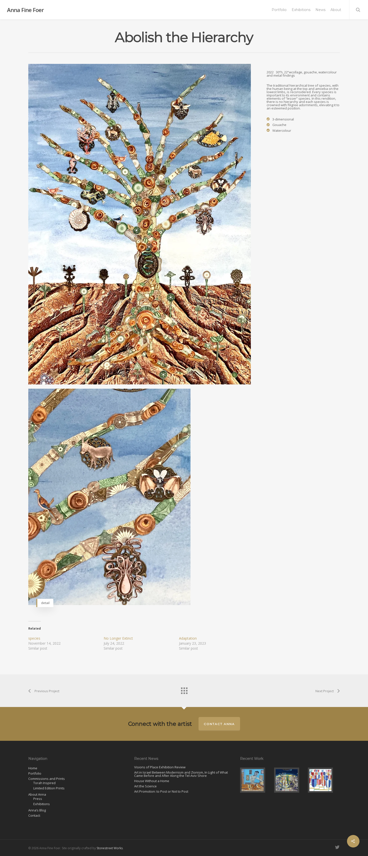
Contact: (34, 815)
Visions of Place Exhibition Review (160, 767)
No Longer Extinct (118, 638)
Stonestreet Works (110, 848)
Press (37, 798)
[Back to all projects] (184, 689)
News (320, 10)
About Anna (37, 794)
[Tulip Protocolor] (324, 780)
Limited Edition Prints (49, 788)
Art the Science (145, 786)
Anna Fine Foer (25, 10)
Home (32, 768)
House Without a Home (151, 781)
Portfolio (279, 10)
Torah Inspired (44, 783)
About (335, 10)
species (34, 638)
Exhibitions (301, 10)
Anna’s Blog (37, 810)
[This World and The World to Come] (256, 780)
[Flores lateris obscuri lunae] (290, 780)
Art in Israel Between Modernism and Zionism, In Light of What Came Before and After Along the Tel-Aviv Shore (181, 774)
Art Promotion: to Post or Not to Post (161, 791)
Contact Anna (219, 724)
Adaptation (188, 638)
